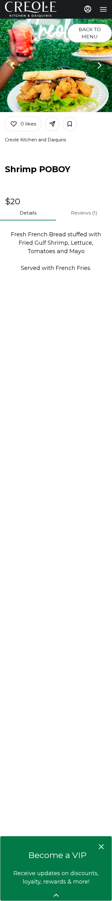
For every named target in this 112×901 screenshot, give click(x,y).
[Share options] (52, 124)
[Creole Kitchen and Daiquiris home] (33, 9)
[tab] (28, 212)
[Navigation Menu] (103, 9)
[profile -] (87, 9)
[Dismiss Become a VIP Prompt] (101, 847)
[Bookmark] (70, 124)
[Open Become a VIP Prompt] (56, 895)
